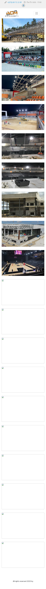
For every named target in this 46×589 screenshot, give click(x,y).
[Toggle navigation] (36, 13)
